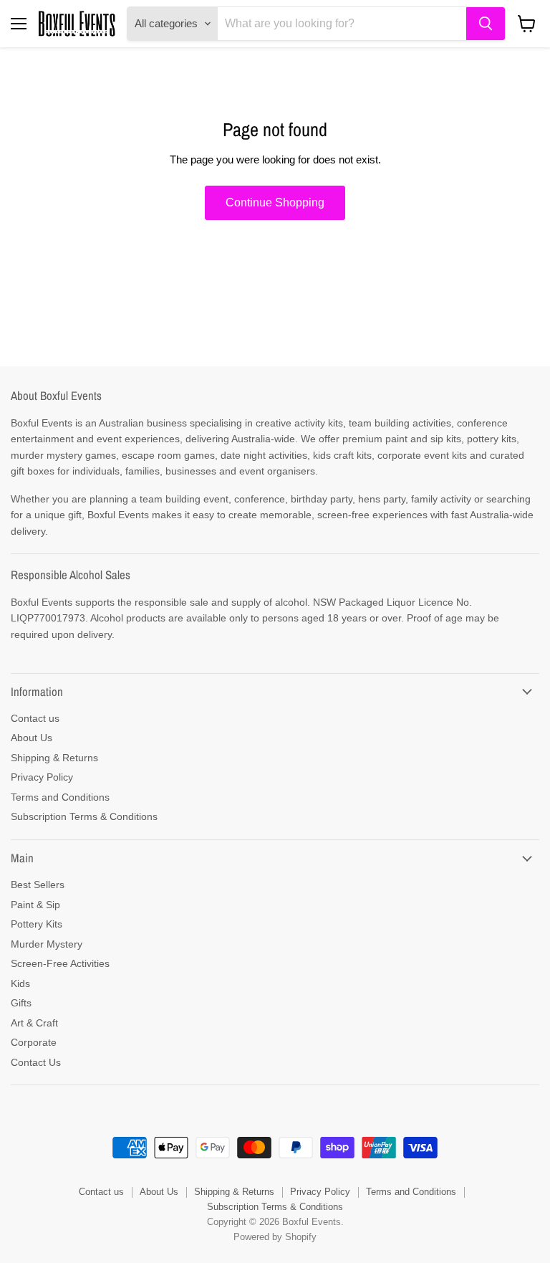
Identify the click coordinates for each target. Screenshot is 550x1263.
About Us (31, 737)
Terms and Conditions (60, 797)
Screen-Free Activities (60, 963)
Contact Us (36, 1062)
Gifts (21, 1003)
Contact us (35, 718)
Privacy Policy (42, 777)
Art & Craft (34, 1023)
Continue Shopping (275, 202)
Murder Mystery (46, 944)
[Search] (485, 23)
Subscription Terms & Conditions (84, 816)
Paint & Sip (35, 904)
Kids (20, 983)
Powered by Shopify (275, 1236)
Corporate (34, 1042)
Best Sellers (37, 884)
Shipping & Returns (54, 757)
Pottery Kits (36, 924)
